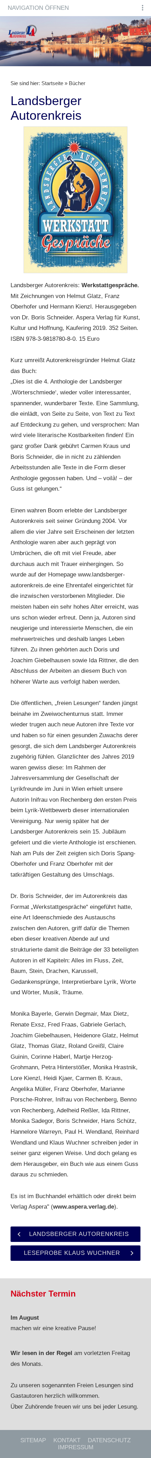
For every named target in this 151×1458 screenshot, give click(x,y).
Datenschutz (109, 1440)
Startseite (52, 83)
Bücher (77, 83)
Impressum (75, 1447)
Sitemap (33, 1440)
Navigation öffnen (38, 8)
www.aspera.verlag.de (83, 1206)
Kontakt (66, 1440)
